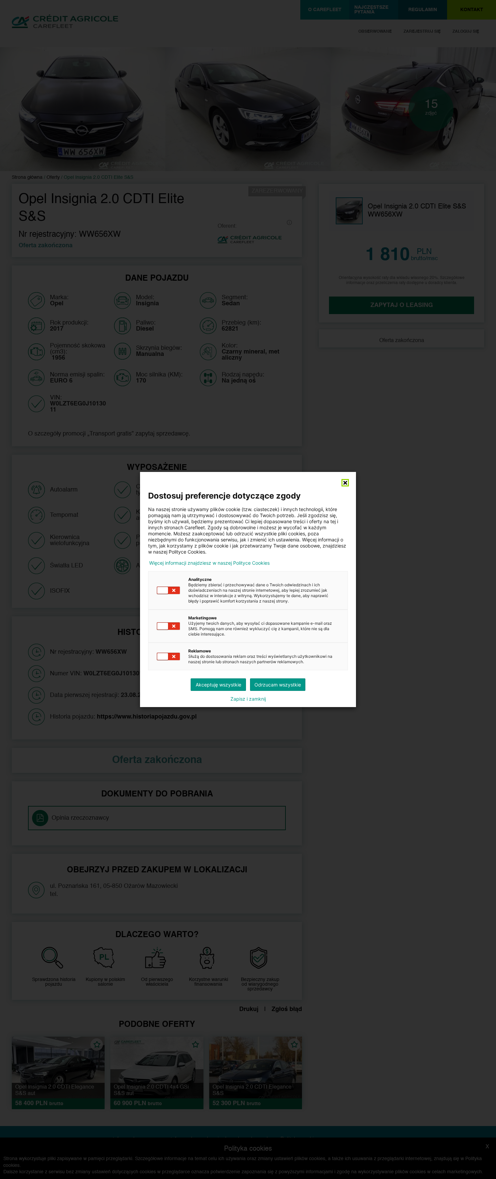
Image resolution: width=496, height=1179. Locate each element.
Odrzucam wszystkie (277, 684)
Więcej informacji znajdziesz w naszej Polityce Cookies (209, 563)
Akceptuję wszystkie (218, 684)
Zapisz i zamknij (248, 699)
